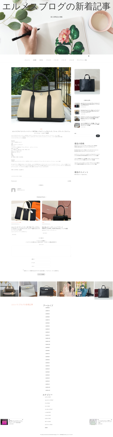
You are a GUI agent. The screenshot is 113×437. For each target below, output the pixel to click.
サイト (33, 266)
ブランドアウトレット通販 (82, 60)
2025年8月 (48, 316)
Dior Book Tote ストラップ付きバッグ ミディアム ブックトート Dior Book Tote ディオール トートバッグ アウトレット (56, 228)
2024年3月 (48, 365)
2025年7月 (48, 319)
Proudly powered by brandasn (46, 434)
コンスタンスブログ (48, 409)
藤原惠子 (19, 188)
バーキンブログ (48, 415)
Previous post (14, 181)
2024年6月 (48, 356)
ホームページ (27, 60)
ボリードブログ (48, 421)
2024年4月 (48, 362)
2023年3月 (48, 378)
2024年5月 (48, 359)
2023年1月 (48, 384)
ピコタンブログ (48, 418)
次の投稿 (69, 181)
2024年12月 (48, 338)
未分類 (12, 222)
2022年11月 (48, 390)
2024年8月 (48, 350)
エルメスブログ (70, 434)
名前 (33, 259)
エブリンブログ (48, 397)
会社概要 (34, 60)
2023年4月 (48, 375)
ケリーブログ (47, 406)
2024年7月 (48, 353)
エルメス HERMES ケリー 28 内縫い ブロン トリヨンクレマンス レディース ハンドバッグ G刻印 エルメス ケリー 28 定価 (90, 124)
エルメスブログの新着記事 (56, 6)
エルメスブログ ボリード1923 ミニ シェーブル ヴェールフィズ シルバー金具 (105, 421)
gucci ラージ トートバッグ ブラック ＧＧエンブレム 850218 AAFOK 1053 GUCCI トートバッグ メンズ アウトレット (90, 104)
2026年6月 (48, 313)
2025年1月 (48, 335)
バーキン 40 (71, 60)
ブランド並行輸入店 (60, 434)
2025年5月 (48, 326)
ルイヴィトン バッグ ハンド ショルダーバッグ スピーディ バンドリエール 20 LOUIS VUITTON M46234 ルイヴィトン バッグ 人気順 (90, 117)
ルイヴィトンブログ (48, 424)
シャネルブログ (48, 412)
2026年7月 (48, 310)
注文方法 (41, 60)
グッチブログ (47, 403)
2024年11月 (48, 341)
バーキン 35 (63, 60)
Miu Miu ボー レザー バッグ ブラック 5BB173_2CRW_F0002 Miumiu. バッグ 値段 (24, 227)
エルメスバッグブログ (49, 400)
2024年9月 (48, 347)
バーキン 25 (48, 60)
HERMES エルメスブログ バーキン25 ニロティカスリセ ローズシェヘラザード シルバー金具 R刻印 (16, 421)
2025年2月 (48, 332)
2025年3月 (48, 329)
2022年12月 (48, 387)
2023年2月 (48, 381)
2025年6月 (48, 323)
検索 (75, 133)
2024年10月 (48, 344)
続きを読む (14, 233)
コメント (41, 244)
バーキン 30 (56, 60)
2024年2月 (48, 368)
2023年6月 (48, 371)
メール (33, 262)
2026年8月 (48, 307)
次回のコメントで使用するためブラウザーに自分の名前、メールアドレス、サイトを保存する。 (41, 270)
